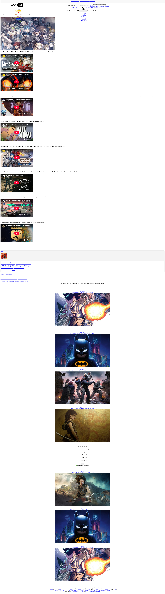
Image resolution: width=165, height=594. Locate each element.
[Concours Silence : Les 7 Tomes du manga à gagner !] (82, 325)
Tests (84, 14)
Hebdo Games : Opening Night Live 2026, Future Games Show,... (82, 370)
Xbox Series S (92, 6)
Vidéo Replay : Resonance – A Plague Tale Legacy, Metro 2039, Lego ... (16, 264)
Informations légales (102, 590)
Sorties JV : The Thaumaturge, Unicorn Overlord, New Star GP (15, 281)
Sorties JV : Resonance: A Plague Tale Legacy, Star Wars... (83, 408)
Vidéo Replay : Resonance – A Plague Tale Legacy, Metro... (82, 333)
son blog (13, 270)
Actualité (81, 590)
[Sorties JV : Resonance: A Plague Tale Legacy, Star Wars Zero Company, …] (82, 441)
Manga (83, 291)
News (84, 13)
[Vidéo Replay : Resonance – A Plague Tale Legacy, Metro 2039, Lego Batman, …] (82, 366)
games (82, 471)
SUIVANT (5, 277)
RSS (99, 591)
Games (51, 589)
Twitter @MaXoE (75, 591)
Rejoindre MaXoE (93, 590)
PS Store (97, 6)
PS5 (83, 332)
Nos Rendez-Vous (75, 590)
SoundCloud (91, 591)
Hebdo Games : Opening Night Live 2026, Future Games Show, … (15, 265)
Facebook (82, 591)
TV (115, 589)
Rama (60, 589)
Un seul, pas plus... (84, 452)
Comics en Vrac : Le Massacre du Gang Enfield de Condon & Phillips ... (16, 266)
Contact (108, 590)
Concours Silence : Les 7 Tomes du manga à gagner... (82, 292)
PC (81, 332)
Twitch (96, 591)
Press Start (84, 19)
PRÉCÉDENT (6, 274)
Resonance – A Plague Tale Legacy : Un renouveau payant (82, 472)
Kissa (79, 589)
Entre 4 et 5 (84, 457)
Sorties (84, 15)
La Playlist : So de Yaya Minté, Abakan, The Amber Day (12, 268)
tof (2, 251)
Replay (84, 17)
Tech (97, 589)
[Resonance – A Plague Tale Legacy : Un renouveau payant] (82, 505)
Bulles (71, 589)
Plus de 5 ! (84, 460)
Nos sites (68, 590)
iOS (100, 6)
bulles (82, 546)
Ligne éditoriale (63, 590)
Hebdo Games (84, 16)
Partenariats (86, 590)
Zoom (106, 589)
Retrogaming (106, 6)
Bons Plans (84, 20)
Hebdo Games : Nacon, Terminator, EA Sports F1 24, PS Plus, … (14, 279)
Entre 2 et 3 (84, 454)
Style (89, 589)
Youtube (86, 591)
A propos (57, 590)
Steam (102, 6)
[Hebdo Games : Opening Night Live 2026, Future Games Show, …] (82, 404)
